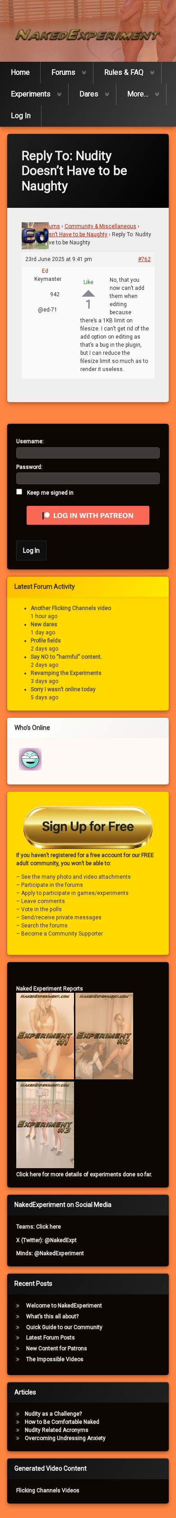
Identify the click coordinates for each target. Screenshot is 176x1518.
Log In (21, 115)
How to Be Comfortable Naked (62, 1422)
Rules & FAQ (124, 72)
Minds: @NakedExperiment (50, 1253)
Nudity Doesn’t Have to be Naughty (64, 234)
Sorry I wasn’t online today (63, 689)
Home (20, 72)
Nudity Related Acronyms (56, 1430)
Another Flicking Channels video (71, 608)
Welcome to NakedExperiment (64, 1305)
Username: (30, 441)
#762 (144, 259)
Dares (88, 94)
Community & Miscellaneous (100, 226)
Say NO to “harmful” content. (66, 657)
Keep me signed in (50, 493)
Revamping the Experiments (66, 673)
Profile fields (46, 640)
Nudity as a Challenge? (53, 1414)
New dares (44, 624)
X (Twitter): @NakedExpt (46, 1240)
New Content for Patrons (56, 1348)
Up (88, 293)
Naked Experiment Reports (49, 989)
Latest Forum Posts (50, 1338)
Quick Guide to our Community (64, 1327)
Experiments (31, 94)
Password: (29, 467)
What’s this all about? (52, 1316)
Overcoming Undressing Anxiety (65, 1438)
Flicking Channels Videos (47, 1490)
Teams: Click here (38, 1227)
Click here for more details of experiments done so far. (84, 1174)
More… (137, 94)
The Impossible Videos (54, 1359)
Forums (63, 72)
